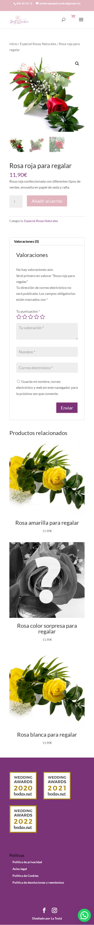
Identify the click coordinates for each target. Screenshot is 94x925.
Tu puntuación (28, 311)
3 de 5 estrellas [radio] (30, 316)
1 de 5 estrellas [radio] (18, 316)
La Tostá (56, 918)
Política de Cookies (25, 875)
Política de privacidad (27, 862)
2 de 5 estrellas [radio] (24, 316)
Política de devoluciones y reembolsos (38, 882)
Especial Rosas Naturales (38, 44)
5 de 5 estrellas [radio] (42, 316)
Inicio (13, 44)
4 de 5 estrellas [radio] (36, 316)
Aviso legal (19, 869)
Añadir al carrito (47, 201)
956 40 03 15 (24, 3)
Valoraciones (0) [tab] (26, 241)
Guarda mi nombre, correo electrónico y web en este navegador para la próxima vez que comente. (47, 387)
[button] (77, 64)
